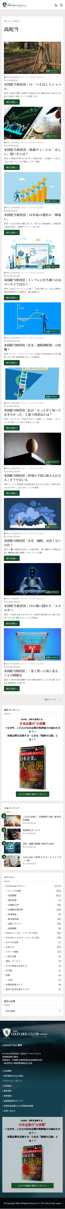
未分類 (9, 970)
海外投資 (12, 900)
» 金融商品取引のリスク (12, 1100)
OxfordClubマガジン (15, 885)
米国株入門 (13, 904)
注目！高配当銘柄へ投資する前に (39, 843)
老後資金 (12, 914)
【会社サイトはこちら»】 (30, 1053)
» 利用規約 (6, 1085)
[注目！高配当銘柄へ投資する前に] (12, 847)
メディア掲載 (12, 951)
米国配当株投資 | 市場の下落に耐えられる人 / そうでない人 (32, 477)
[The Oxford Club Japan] (14, 5)
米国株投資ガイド (14, 984)
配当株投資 (13, 918)
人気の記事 (11, 956)
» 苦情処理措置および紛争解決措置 (17, 1105)
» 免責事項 (6, 1095)
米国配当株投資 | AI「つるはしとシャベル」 (32, 86)
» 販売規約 (6, 1090)
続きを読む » (11, 102)
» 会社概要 (6, 1070)
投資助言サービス (31, 830)
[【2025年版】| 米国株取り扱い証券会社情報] (12, 821)
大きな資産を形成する (16, 965)
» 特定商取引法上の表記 (12, 1075)
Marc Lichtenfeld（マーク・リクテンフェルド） (25, 77)
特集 (8, 975)
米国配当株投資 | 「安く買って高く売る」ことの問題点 (32, 673)
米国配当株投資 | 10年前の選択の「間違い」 (32, 217)
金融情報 (12, 928)
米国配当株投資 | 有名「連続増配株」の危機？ (32, 347)
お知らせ (10, 946)
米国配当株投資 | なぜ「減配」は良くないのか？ (32, 542)
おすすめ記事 (12, 942)
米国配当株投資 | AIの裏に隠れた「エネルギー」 (32, 608)
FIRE (10, 979)
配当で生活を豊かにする (17, 989)
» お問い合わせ (8, 1110)
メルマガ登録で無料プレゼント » (32, 794)
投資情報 (12, 895)
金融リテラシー (15, 923)
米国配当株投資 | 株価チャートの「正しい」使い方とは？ (32, 151)
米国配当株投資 (15, 909)
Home (9, 21)
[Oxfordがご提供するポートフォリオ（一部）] (12, 861)
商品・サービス (13, 961)
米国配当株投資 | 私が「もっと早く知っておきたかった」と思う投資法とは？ (32, 412)
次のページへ (50, 699)
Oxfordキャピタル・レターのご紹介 (23, 937)
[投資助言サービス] (12, 834)
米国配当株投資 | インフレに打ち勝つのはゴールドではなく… (32, 282)
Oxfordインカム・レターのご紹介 (22, 932)
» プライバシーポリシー (12, 1080)
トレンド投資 (14, 890)
